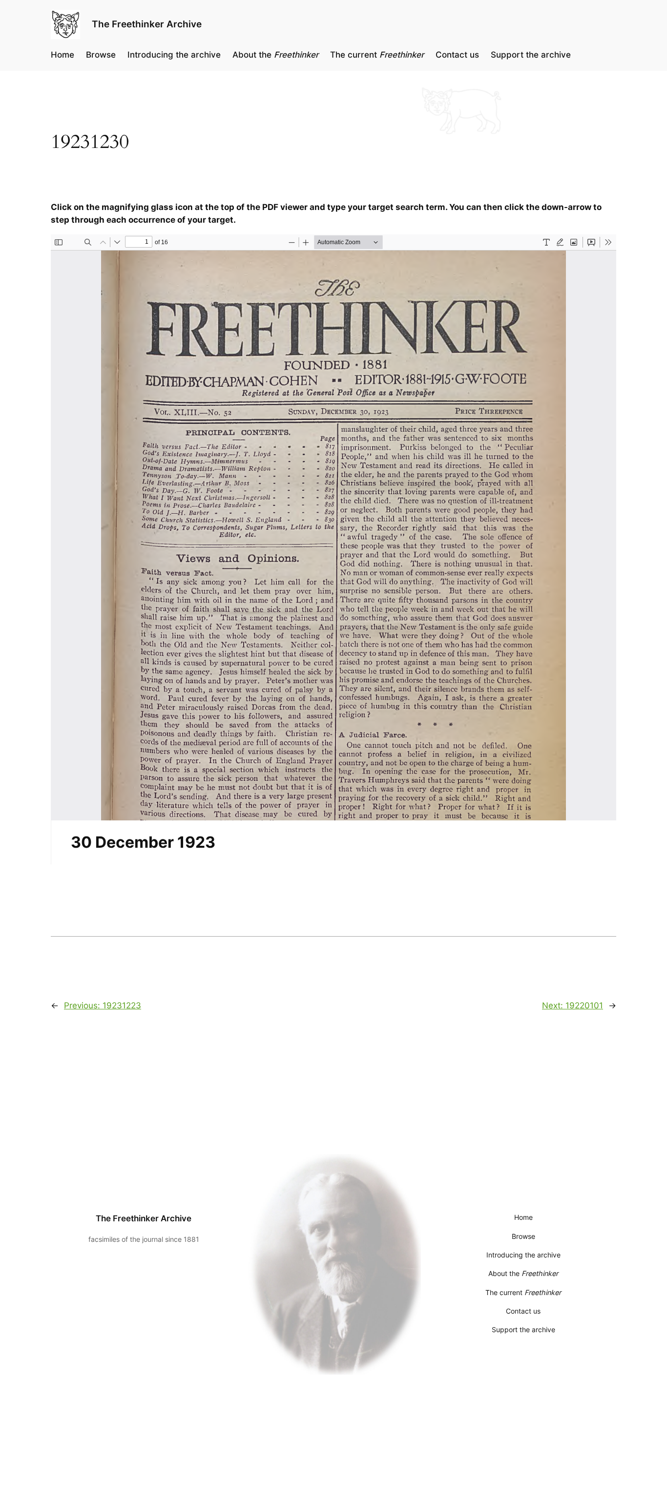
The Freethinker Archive (147, 24)
